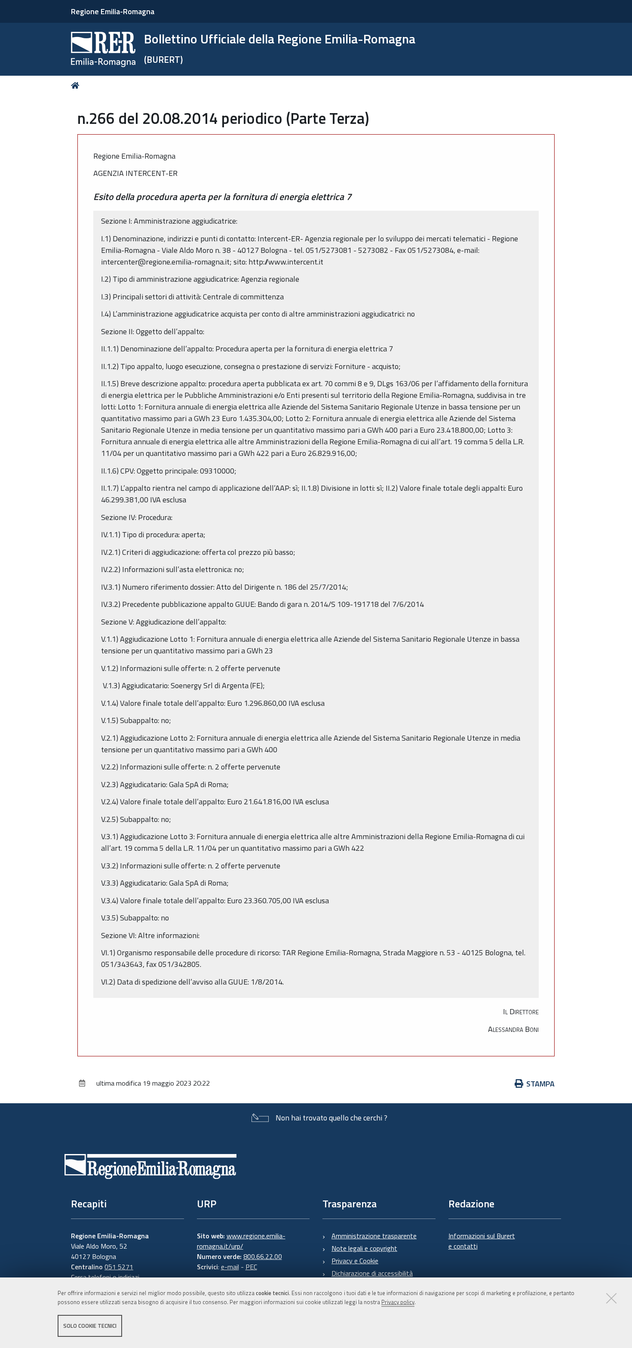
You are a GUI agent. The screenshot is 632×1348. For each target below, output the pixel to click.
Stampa (540, 1083)
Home (77, 85)
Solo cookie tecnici (90, 1325)
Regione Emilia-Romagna (112, 11)
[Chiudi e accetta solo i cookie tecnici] (611, 1298)
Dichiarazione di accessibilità (372, 1273)
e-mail (230, 1267)
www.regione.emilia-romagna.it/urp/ (241, 1241)
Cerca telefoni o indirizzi (105, 1277)
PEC (251, 1267)
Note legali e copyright (364, 1248)
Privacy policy (397, 1302)
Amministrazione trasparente (374, 1236)
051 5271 (118, 1267)
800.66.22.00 (262, 1256)
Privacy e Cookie (354, 1261)
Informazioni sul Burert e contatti (481, 1241)
